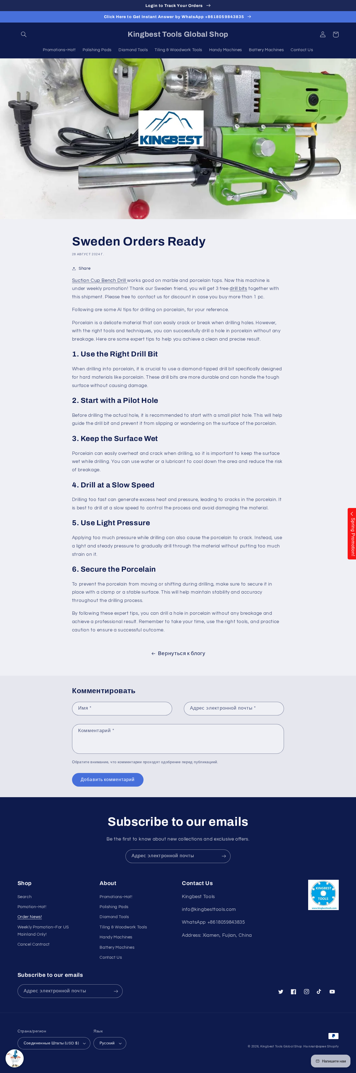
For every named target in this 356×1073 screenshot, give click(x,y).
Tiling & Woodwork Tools (123, 927)
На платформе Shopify (321, 1046)
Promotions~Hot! (116, 897)
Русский (107, 1043)
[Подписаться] (223, 856)
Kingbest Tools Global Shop (281, 1046)
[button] (24, 34)
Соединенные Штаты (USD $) (51, 1043)
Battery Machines (117, 947)
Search (25, 897)
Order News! (30, 917)
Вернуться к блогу (182, 653)
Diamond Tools (114, 917)
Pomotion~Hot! (32, 907)
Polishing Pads (114, 907)
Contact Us (111, 957)
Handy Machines (116, 937)
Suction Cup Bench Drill (99, 280)
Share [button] (84, 268)
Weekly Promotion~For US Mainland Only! (43, 930)
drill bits (238, 288)
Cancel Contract (34, 944)
